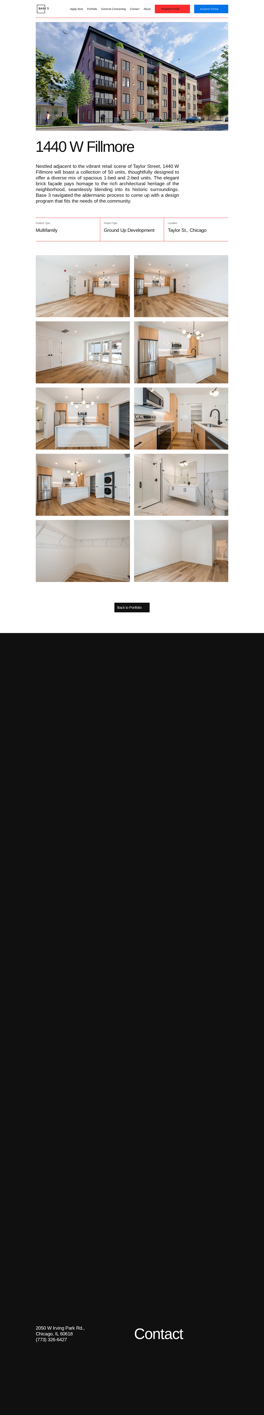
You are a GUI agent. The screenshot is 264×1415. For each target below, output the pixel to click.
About (147, 8)
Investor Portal (209, 9)
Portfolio (92, 8)
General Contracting (113, 8)
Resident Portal (170, 8)
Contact (134, 8)
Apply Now (76, 8)
